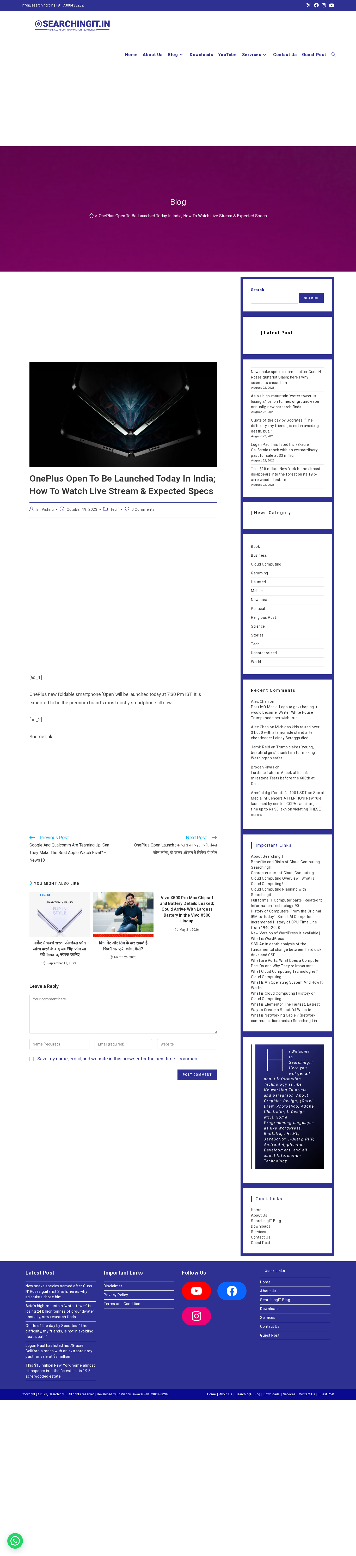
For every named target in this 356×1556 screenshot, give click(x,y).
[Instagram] (196, 1316)
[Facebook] (232, 1291)
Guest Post (260, 1243)
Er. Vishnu (45, 509)
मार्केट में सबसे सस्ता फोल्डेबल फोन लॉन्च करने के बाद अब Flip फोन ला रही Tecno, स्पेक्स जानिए (59, 948)
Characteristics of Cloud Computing (282, 873)
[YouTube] (196, 1291)
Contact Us (260, 1237)
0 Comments (143, 509)
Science (258, 626)
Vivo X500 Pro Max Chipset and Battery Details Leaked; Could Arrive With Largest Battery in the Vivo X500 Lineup (187, 909)
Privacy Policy (116, 1295)
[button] (15, 1541)
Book (255, 546)
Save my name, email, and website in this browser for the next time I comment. (118, 1058)
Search (257, 290)
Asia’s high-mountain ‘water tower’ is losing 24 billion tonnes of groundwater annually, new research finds (285, 401)
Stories (257, 635)
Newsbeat (260, 600)
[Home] (91, 215)
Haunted (258, 582)
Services (258, 1232)
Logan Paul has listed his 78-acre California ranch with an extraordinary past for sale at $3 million (284, 450)
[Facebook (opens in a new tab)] (316, 5)
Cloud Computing (266, 564)
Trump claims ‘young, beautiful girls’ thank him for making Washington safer (283, 752)
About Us (259, 1215)
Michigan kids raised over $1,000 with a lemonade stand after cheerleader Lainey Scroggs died (285, 732)
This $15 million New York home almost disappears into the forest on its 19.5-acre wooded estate (286, 474)
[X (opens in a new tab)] (308, 5)
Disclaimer (113, 1286)
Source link (40, 736)
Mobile (257, 591)
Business (259, 555)
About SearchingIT (267, 856)
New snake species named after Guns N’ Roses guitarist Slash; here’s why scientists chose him (286, 377)
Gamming (259, 573)
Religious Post (263, 617)
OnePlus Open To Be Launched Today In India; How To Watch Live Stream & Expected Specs (183, 215)
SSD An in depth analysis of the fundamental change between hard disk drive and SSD (286, 949)
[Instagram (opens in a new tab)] (324, 5)
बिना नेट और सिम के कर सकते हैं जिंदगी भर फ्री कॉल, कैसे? (123, 945)
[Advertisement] (178, 107)
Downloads (261, 1226)
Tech (114, 509)
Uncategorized (264, 653)
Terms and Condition (122, 1304)
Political (258, 608)
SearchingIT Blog (266, 1221)
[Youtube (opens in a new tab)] (331, 5)
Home (256, 1210)
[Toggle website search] (333, 55)
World (256, 662)
